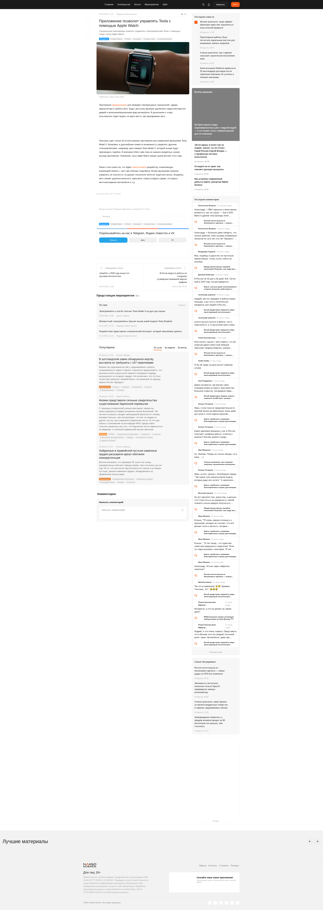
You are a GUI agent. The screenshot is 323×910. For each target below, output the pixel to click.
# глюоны (156, 434)
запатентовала (139, 167)
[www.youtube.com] (221, 903)
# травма (120, 390)
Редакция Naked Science (126, 14)
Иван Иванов (204, 516)
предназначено (119, 105)
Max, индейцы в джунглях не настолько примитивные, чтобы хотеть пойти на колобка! (214, 259)
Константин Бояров (207, 206)
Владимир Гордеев (206, 252)
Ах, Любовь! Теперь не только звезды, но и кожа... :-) (215, 455)
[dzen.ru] (226, 903)
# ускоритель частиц (144, 437)
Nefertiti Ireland (204, 582)
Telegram (113, 240)
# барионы (145, 434)
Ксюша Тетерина (205, 404)
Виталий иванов (205, 493)
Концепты (104, 39)
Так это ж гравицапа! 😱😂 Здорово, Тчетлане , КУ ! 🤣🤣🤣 (212, 588)
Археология (105, 387)
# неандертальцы (107, 482)
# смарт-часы (149, 39)
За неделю (170, 347)
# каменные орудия (144, 479)
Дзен (143, 240)
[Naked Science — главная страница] (93, 4)
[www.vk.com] (215, 903)
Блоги (137, 4)
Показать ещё (215, 652)
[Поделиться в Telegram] (88, 34)
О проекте (224, 866)
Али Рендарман (205, 381)
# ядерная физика (107, 441)
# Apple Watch (116, 39)
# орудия (125, 387)
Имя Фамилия (204, 450)
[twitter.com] (210, 903)
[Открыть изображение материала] (143, 68)
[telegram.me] (232, 903)
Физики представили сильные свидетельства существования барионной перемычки (128, 402)
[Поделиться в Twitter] (88, 27)
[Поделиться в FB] (88, 21)
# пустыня (131, 482)
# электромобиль (165, 39)
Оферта (202, 866)
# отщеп (120, 482)
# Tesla (127, 39)
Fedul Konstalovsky (207, 338)
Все (137, 296)
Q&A (165, 4)
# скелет (147, 387)
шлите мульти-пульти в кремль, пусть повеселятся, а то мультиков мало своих (214, 323)
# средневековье (107, 390)
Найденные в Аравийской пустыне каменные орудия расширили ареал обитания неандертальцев (128, 454)
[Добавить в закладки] (88, 15)
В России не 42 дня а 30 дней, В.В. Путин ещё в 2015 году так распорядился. (215, 280)
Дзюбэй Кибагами (206, 275)
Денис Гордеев (123, 316)
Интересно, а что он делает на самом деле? (212, 610)
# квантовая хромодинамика (112, 437)
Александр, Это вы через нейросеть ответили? (212, 567)
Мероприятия (152, 4)
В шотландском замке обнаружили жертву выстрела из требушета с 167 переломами (126, 361)
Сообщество (123, 4)
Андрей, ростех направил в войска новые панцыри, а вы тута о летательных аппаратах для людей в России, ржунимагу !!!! (214, 302)
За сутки (158, 347)
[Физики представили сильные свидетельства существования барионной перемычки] (176, 409)
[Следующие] (317, 841)
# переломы (137, 387)
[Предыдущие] (310, 841)
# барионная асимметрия (127, 434)
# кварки (129, 437)
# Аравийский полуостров (123, 479)
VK (172, 240)
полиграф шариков (207, 295)
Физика (103, 434)
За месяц (182, 347)
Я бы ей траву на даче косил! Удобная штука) (213, 366)
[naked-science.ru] (237, 903)
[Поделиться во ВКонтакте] (88, 40)
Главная (109, 4)
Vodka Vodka (203, 361)
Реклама (235, 866)
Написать (220, 5)
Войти (235, 4)
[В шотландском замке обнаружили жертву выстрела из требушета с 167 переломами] (176, 368)
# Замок (115, 387)
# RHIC (111, 434)
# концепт (137, 39)
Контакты (212, 866)
